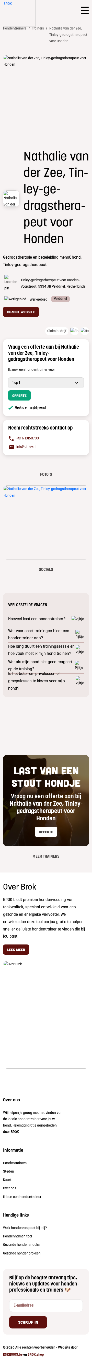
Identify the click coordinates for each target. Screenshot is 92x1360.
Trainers (38, 29)
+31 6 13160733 (27, 438)
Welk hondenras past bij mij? (25, 1228)
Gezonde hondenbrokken (22, 1253)
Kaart (7, 1180)
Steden (8, 1172)
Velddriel (60, 299)
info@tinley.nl (26, 447)
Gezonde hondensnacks (21, 1245)
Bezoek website (21, 312)
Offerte (19, 395)
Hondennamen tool (17, 1236)
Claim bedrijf (56, 331)
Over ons (9, 1188)
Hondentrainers (15, 29)
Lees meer (16, 950)
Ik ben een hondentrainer (22, 1197)
